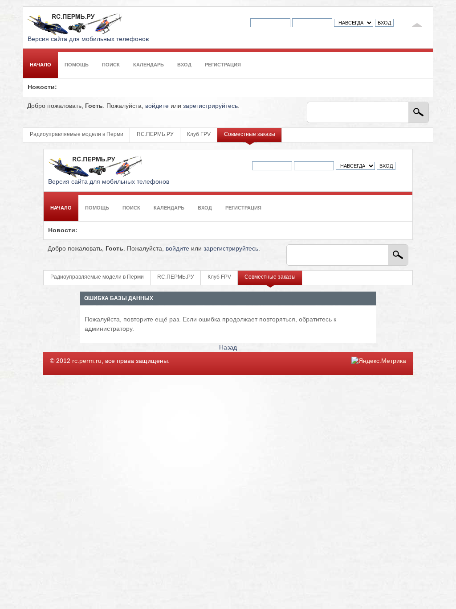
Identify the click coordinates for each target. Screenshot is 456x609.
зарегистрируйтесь (210, 106)
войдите (157, 106)
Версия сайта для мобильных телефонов (88, 39)
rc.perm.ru (87, 361)
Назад (228, 347)
